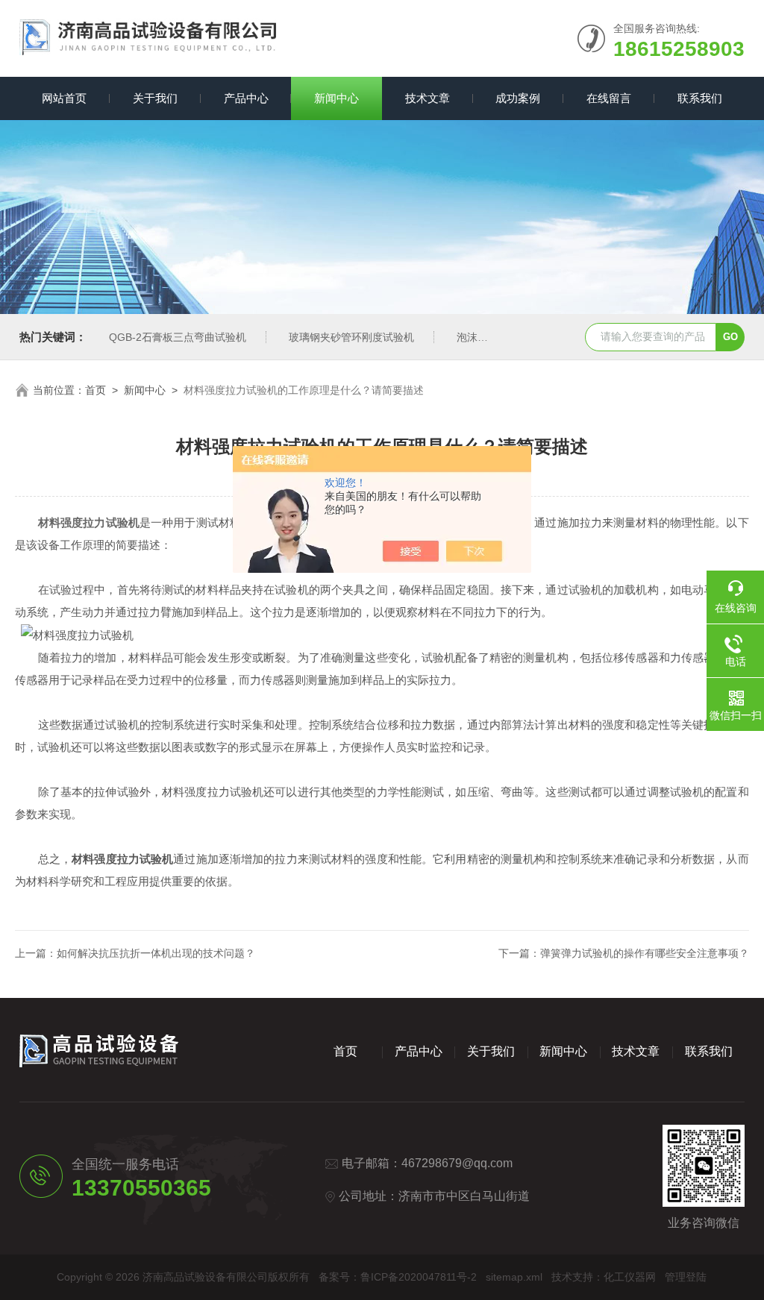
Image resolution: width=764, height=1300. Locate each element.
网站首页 (64, 98)
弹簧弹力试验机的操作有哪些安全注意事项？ (644, 953)
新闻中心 (336, 98)
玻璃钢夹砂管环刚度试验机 (351, 337)
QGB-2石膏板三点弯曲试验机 (177, 337)
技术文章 (427, 98)
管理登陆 (686, 1277)
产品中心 (246, 98)
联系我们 (699, 98)
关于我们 (155, 98)
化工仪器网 (630, 1277)
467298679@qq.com (457, 1163)
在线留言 (608, 98)
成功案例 (517, 98)
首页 (95, 390)
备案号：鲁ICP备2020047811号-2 (398, 1277)
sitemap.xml (514, 1277)
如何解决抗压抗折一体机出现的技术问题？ (156, 953)
